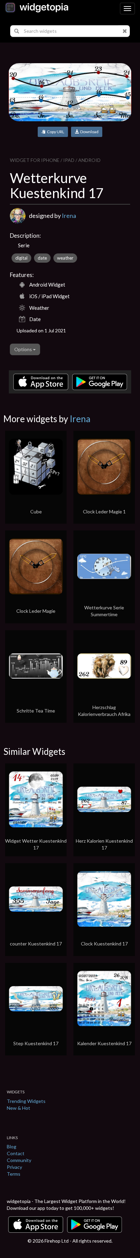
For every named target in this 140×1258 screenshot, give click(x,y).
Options (23, 349)
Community (19, 1160)
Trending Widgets (26, 1101)
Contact (15, 1153)
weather (65, 258)
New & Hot (18, 1108)
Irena (69, 215)
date (42, 258)
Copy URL (55, 131)
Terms (13, 1174)
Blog (11, 1146)
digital (21, 258)
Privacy (14, 1167)
